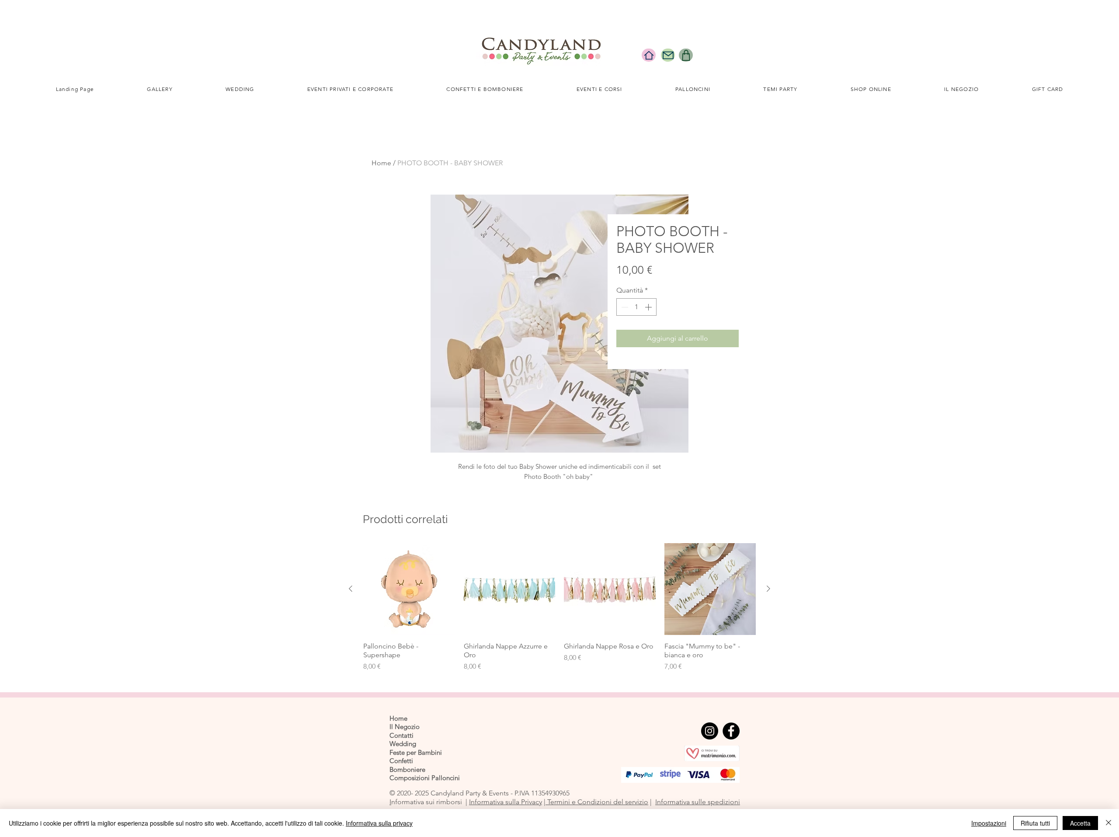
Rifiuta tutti (1035, 823)
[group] (559, 607)
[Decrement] (624, 307)
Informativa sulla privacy (379, 823)
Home (381, 163)
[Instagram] (709, 730)
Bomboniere (407, 769)
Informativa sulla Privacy (505, 802)
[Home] (649, 55)
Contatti (401, 735)
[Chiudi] (1108, 823)
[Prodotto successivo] (768, 588)
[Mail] (668, 55)
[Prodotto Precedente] (350, 588)
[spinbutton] (636, 307)
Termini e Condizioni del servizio (597, 802)
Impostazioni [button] (988, 823)
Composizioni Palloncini (424, 778)
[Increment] (649, 307)
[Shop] (686, 55)
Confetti (401, 761)
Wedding (402, 743)
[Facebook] (731, 730)
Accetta (1080, 823)
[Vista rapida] (409, 589)
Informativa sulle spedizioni (697, 802)
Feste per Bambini (415, 752)
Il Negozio (404, 726)
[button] (240, 89)
